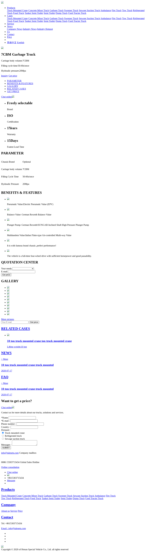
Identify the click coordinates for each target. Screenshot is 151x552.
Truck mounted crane (15, 433)
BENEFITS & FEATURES (20, 83)
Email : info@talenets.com (13, 528)
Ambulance (105, 10)
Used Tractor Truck (77, 13)
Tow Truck (127, 10)
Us (8, 31)
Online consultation (10, 467)
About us (5, 511)
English (20, 42)
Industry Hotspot (45, 29)
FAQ (4, 377)
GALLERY (12, 86)
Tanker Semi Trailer (34, 13)
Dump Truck (62, 13)
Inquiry (4, 76)
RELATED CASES (16, 89)
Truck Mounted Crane (17, 10)
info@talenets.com (10, 453)
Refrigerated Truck (21, 498)
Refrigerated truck (13, 436)
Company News (14, 29)
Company (8, 505)
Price (9, 37)
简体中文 (12, 42)
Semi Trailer (49, 13)
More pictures (7, 319)
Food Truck (18, 13)
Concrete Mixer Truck (38, 10)
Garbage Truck (57, 10)
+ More (4, 359)
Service (10, 23)
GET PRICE (13, 91)
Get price (13, 76)
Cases (10, 15)
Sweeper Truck (71, 10)
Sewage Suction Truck (89, 10)
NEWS (6, 353)
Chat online (6, 96)
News (10, 26)
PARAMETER (14, 81)
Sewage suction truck (15, 439)
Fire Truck (117, 10)
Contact (10, 34)
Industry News (30, 29)
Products (11, 8)
